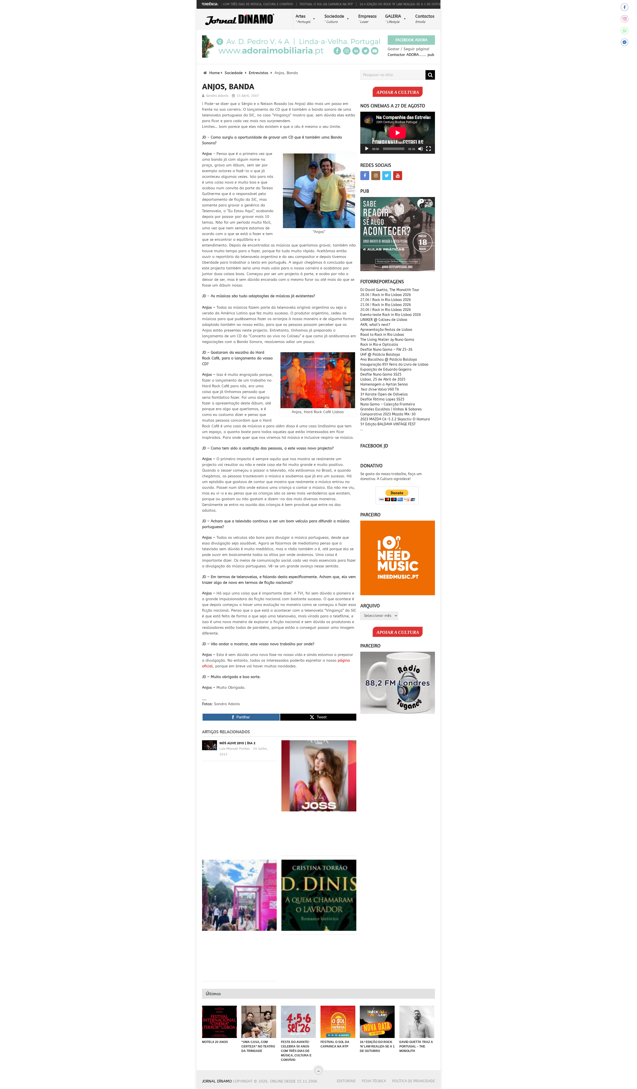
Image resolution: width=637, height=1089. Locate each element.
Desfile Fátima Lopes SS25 (382, 399)
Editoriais (346, 1081)
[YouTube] (397, 175)
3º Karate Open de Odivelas (384, 394)
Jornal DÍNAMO (217, 1081)
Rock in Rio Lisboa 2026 (391, 295)
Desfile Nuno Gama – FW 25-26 (386, 349)
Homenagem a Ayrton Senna (384, 384)
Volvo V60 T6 (379, 389)
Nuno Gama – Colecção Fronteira (387, 404)
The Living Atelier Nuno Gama (387, 340)
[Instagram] (375, 175)
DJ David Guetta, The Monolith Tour (389, 290)
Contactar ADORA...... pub (411, 54)
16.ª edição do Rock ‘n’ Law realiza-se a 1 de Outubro (369, 4)
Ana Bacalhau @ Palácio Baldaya (388, 359)
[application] (397, 133)
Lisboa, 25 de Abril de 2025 (382, 379)
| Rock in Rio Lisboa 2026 (390, 310)
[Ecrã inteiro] (428, 148)
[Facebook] (364, 175)
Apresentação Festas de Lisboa (386, 330)
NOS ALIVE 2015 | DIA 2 (237, 743)
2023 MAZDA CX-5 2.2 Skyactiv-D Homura (395, 419)
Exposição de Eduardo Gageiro (385, 369)
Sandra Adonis (217, 96)
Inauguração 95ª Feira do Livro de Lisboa (394, 364)
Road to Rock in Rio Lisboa (382, 335)
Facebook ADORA (411, 40)
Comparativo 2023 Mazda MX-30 (388, 414)
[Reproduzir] (366, 148)
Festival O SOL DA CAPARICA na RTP (292, 4)
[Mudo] (420, 148)
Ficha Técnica (374, 1081)
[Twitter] (386, 175)
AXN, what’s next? (375, 325)
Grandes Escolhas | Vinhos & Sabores (391, 409)
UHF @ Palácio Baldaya (380, 354)
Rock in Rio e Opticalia (379, 345)
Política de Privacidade (413, 1081)
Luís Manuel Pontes (234, 748)
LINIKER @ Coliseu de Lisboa (383, 320)
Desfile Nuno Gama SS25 (380, 374)
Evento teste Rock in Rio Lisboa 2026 (390, 315)
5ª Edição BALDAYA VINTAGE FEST (388, 424)
